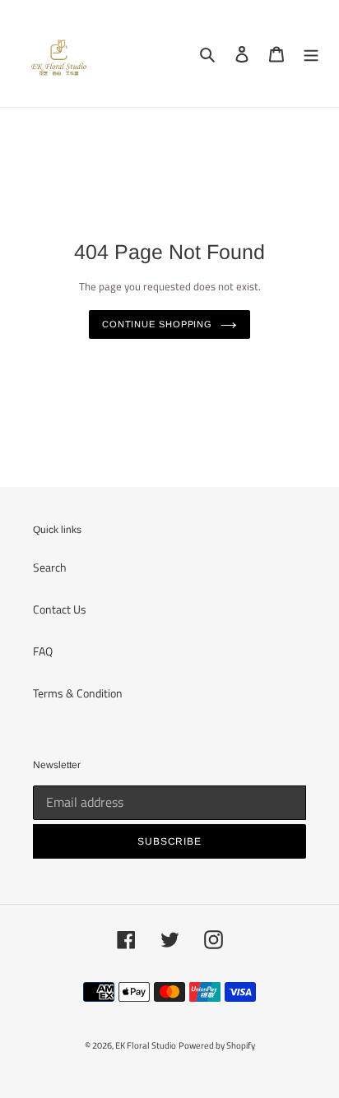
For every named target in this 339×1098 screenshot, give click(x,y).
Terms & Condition (78, 693)
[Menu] (311, 54)
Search (50, 567)
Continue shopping (157, 324)
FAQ (43, 651)
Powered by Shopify (217, 1045)
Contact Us (59, 609)
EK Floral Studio (145, 1045)
